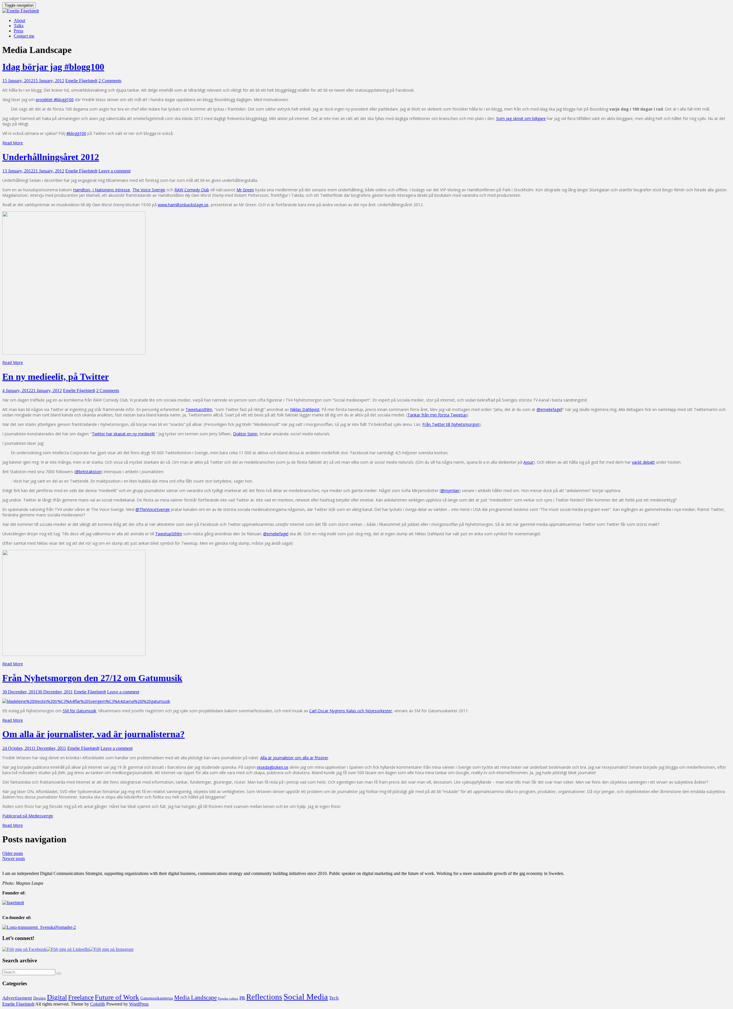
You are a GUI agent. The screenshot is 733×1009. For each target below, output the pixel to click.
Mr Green (245, 189)
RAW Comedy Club (191, 189)
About (19, 20)
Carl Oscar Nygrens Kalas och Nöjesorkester (350, 710)
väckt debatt (643, 462)
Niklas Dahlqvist (305, 409)
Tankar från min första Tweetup (437, 415)
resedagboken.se (272, 767)
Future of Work (117, 997)
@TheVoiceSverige (152, 509)
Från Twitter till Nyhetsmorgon (450, 424)
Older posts (12, 853)
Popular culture (228, 998)
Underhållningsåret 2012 (50, 157)
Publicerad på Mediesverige (27, 816)
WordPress (139, 1004)
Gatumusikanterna (156, 998)
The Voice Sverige (148, 189)
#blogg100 (76, 133)
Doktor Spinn (245, 433)
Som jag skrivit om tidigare (521, 118)
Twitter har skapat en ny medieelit (123, 433)
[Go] (58, 973)
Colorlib (97, 1004)
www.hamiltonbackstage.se (183, 204)
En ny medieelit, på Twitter (55, 376)
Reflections (264, 997)
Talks (18, 25)
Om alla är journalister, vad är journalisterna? (93, 734)
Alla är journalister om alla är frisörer (294, 757)
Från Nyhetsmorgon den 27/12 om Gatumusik (92, 678)
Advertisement (17, 998)
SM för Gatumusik (79, 710)
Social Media (305, 996)
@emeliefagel (549, 409)
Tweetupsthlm (199, 409)
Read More (12, 142)
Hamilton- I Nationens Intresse (101, 189)
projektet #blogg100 (55, 99)
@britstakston (88, 471)
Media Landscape (195, 997)
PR (242, 998)
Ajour (528, 462)
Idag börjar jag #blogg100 (53, 67)
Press (18, 30)
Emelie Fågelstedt (81, 80)
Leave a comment (114, 170)
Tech (334, 998)
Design (39, 998)
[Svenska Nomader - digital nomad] (39, 927)
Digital (57, 997)
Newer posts (13, 858)
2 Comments (109, 80)
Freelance (81, 997)
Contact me (24, 36)
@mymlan (450, 490)
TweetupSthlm (168, 533)
